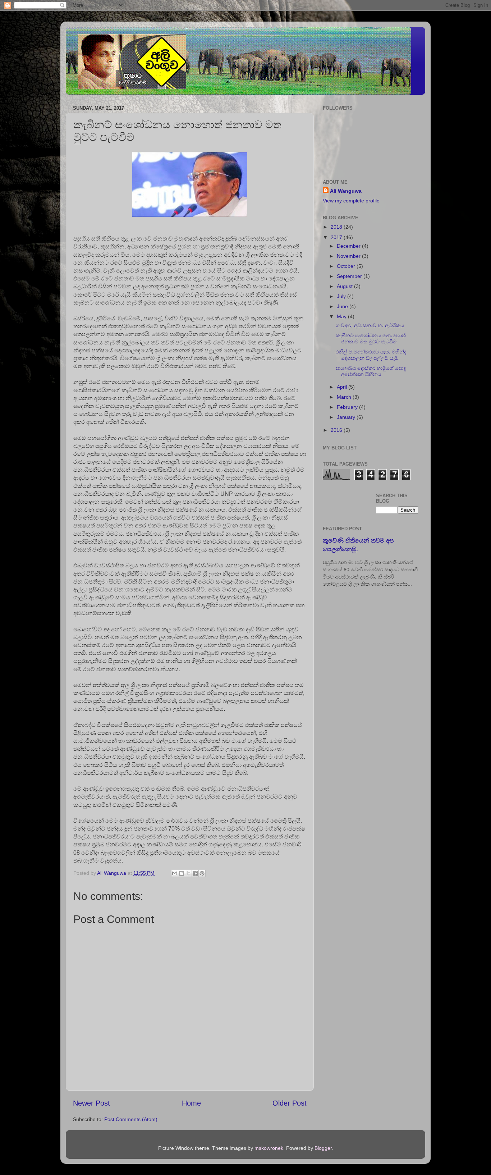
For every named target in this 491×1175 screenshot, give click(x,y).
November (349, 256)
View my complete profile (351, 201)
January (347, 417)
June (343, 306)
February (348, 407)
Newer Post (91, 1103)
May (342, 316)
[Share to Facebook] (195, 873)
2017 (337, 237)
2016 (337, 430)
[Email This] (174, 873)
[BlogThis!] (181, 873)
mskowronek (268, 1148)
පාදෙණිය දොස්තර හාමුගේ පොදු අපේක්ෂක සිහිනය (371, 371)
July (342, 296)
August (345, 286)
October (347, 266)
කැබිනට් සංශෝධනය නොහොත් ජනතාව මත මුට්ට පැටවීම (371, 338)
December (349, 246)
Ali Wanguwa (346, 191)
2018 (337, 227)
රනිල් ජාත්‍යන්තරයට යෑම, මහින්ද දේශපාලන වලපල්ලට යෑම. (371, 355)
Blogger (323, 1148)
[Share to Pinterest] (202, 873)
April (342, 387)
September (350, 276)
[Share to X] (188, 873)
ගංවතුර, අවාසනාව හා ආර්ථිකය (370, 325)
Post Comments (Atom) (130, 1119)
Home (191, 1103)
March (345, 397)
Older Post (289, 1103)
